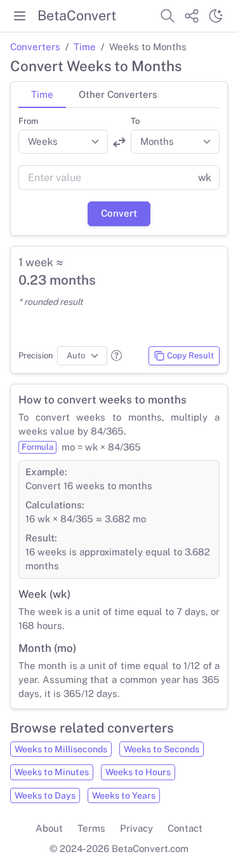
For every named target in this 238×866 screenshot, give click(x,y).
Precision (35, 355)
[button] (116, 355)
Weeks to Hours (138, 772)
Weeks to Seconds (161, 749)
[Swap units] (119, 142)
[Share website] (192, 16)
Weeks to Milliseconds (61, 749)
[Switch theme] (216, 16)
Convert (119, 213)
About (49, 828)
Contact (185, 828)
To (135, 121)
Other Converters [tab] (118, 94)
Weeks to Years (123, 795)
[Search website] (167, 16)
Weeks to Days (45, 795)
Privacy (136, 828)
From (28, 121)
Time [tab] (42, 94)
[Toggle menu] (19, 15)
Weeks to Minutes (52, 772)
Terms (91, 828)
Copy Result (190, 355)
